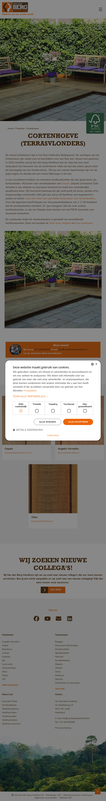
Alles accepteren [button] (78, 421)
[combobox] (92, 364)
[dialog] (53, 400)
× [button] (96, 364)
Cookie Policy (53, 435)
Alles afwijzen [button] (47, 421)
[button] (53, 396)
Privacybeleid (30, 390)
